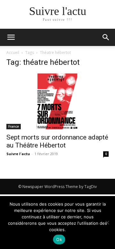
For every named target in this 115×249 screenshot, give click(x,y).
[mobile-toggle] (11, 37)
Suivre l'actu (18, 153)
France (13, 126)
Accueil (12, 52)
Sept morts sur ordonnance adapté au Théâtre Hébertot (57, 141)
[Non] (107, 222)
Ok (59, 239)
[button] (106, 37)
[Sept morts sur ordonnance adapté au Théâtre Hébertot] (57, 101)
